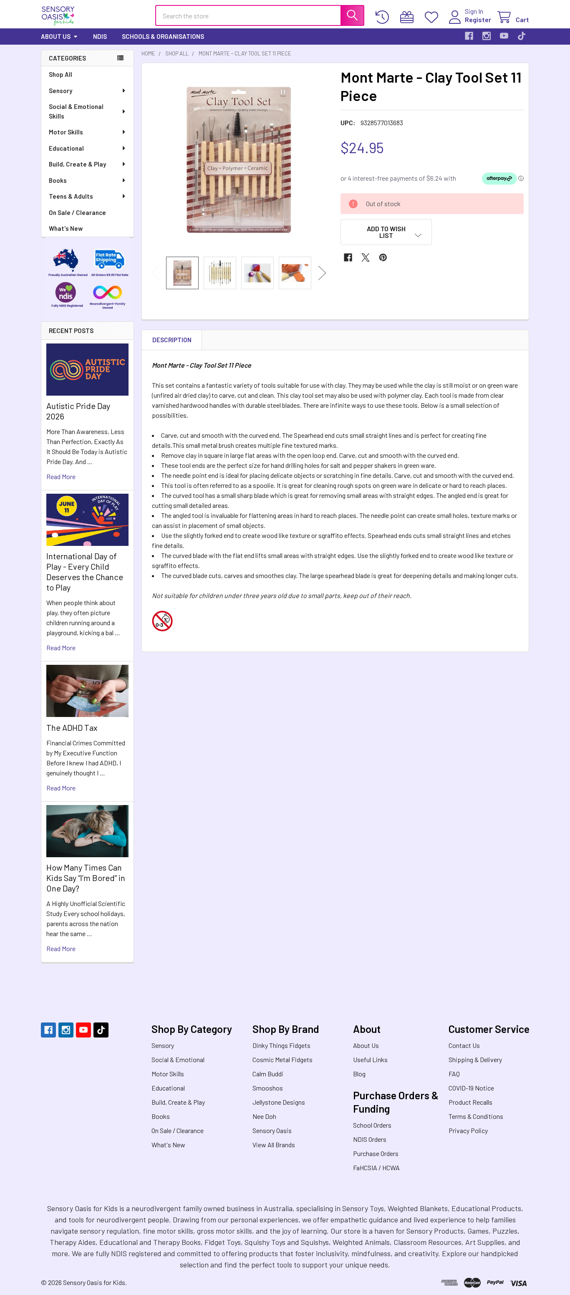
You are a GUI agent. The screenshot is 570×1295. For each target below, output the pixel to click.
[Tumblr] (521, 35)
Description (172, 339)
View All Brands (273, 1145)
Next (322, 273)
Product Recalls (470, 1102)
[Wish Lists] (433, 17)
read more (61, 476)
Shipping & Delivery (475, 1059)
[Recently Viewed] (384, 17)
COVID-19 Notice (471, 1088)
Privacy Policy (468, 1130)
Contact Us (464, 1045)
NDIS (100, 36)
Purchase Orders (375, 1153)
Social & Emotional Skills (76, 111)
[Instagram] (486, 35)
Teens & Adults (71, 196)
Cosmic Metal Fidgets (282, 1059)
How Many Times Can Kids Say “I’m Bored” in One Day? (85, 877)
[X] (365, 257)
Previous (155, 273)
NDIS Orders (369, 1139)
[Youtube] (504, 35)
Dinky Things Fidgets (281, 1045)
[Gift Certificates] (409, 17)
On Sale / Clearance (77, 212)
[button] (386, 232)
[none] (238, 160)
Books (58, 180)
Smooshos (267, 1088)
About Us (56, 36)
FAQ (454, 1074)
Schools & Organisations (163, 36)
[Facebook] (469, 35)
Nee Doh (264, 1116)
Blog (359, 1074)
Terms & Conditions (476, 1116)
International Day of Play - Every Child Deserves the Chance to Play (84, 571)
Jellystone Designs (278, 1102)
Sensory (60, 90)
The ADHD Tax (72, 727)
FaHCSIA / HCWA (376, 1167)
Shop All (60, 74)
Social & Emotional (177, 1059)
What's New (66, 228)
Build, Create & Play (77, 164)
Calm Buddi (267, 1074)
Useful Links (370, 1059)
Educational (66, 148)
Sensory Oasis (272, 1130)
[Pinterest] (383, 257)
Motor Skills (66, 132)
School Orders (372, 1125)
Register (478, 19)
